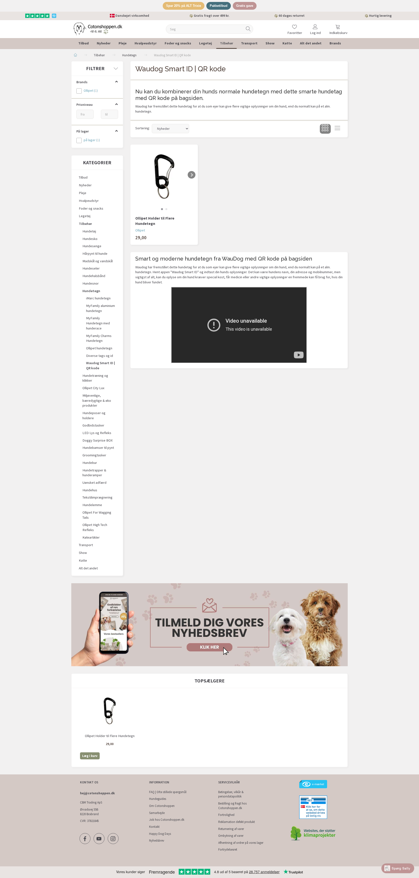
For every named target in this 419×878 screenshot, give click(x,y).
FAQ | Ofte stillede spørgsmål (167, 792)
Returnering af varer (231, 829)
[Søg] (248, 29)
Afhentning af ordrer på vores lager (240, 843)
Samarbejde (157, 813)
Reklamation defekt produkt (236, 822)
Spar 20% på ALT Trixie (183, 6)
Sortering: (142, 128)
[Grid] (325, 129)
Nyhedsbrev (156, 840)
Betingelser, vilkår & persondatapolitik (231, 794)
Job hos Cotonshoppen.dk (166, 820)
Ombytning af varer (230, 836)
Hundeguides (157, 799)
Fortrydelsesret (227, 849)
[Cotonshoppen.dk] (98, 28)
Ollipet (140, 230)
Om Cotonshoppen (162, 806)
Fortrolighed (226, 815)
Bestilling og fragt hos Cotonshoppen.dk (232, 805)
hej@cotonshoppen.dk (97, 793)
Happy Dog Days (160, 834)
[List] (337, 129)
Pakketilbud (218, 6)
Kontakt (154, 827)
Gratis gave (244, 6)
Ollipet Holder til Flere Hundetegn (154, 221)
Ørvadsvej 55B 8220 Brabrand (89, 811)
